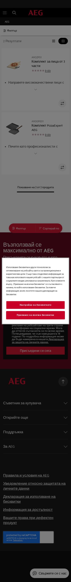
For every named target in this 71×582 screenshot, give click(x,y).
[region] (35, 291)
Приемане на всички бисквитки (35, 315)
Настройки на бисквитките (35, 305)
